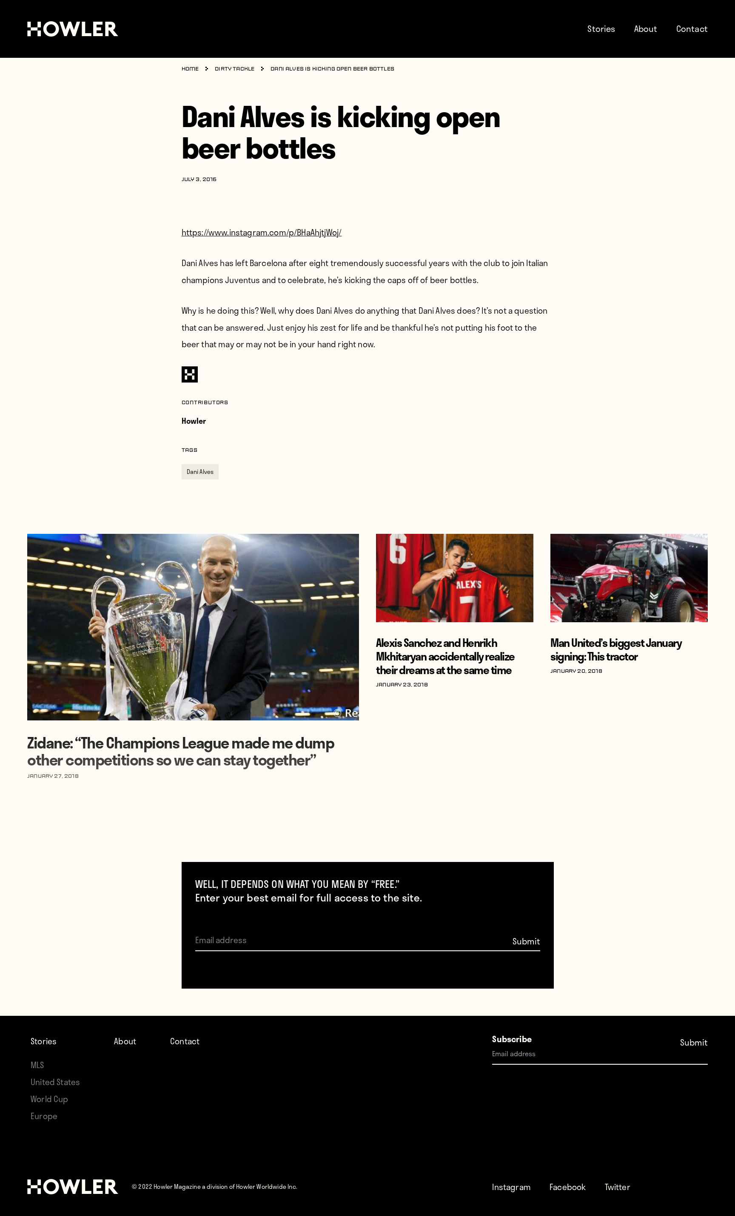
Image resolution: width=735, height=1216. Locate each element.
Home (190, 69)
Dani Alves (200, 471)
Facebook (568, 1187)
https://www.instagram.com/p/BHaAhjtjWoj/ (262, 232)
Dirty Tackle (234, 69)
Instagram (511, 1187)
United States (55, 1082)
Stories (601, 28)
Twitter (617, 1187)
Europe (44, 1116)
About (646, 28)
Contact (692, 28)
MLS (37, 1065)
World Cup (49, 1099)
